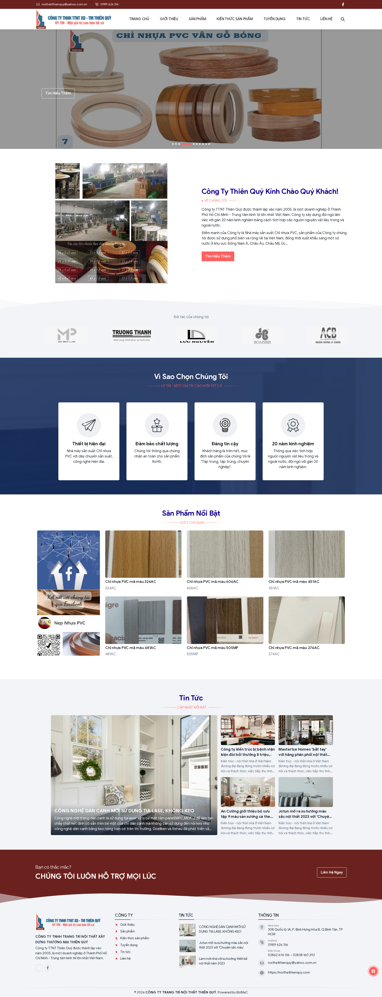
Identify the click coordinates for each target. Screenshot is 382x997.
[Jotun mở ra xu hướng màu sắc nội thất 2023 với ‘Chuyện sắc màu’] (306, 806)
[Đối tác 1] (328, 335)
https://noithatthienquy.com (289, 972)
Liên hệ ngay (332, 872)
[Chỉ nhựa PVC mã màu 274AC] (307, 627)
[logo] (71, 922)
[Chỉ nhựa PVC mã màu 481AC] (143, 627)
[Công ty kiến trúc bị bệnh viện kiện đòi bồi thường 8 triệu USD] (248, 744)
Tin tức (125, 952)
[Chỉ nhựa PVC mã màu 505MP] (225, 627)
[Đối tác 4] (132, 335)
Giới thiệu (127, 925)
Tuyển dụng (129, 945)
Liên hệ (125, 959)
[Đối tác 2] (262, 335)
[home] (74, 19)
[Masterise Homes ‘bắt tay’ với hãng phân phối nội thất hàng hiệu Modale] (306, 744)
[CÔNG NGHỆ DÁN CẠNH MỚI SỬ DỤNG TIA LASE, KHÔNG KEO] (134, 775)
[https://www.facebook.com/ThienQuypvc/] (343, 4)
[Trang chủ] (68, 597)
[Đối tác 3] (197, 335)
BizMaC (242, 992)
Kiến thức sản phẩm (134, 938)
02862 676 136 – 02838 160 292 (291, 955)
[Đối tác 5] (66, 335)
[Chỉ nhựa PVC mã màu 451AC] (307, 561)
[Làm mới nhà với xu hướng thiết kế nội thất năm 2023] (215, 962)
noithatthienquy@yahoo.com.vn (292, 963)
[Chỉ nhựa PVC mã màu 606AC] (225, 561)
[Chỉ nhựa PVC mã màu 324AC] (143, 561)
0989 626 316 (278, 945)
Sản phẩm (127, 931)
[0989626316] (334, 4)
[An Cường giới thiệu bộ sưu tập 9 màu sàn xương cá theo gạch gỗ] (248, 806)
